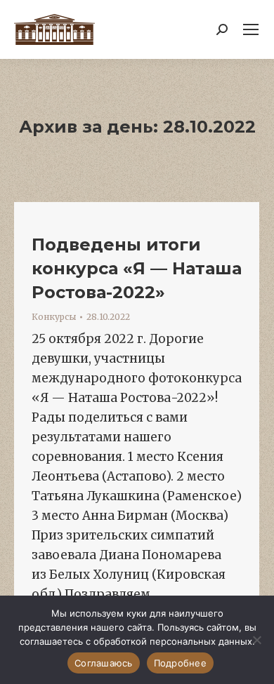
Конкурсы (54, 316)
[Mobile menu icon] (251, 29)
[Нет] (256, 640)
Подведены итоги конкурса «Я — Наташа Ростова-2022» (137, 268)
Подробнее (180, 663)
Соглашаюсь (103, 663)
